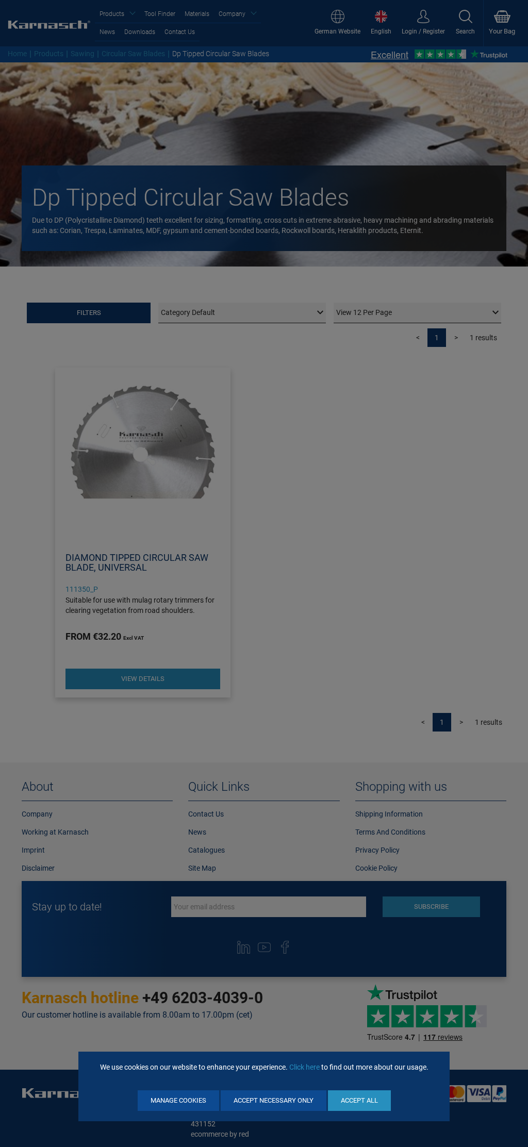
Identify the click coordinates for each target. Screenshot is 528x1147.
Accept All (359, 1100)
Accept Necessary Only (274, 1100)
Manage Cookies (178, 1100)
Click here (304, 1067)
